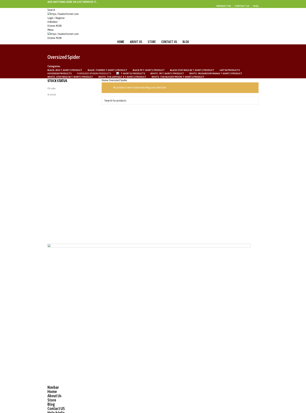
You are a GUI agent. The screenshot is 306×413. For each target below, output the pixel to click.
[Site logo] (63, 13)
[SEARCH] (254, 101)
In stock (51, 94)
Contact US (56, 408)
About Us (54, 395)
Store (51, 400)
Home (105, 80)
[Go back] (51, 48)
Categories (53, 66)
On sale (51, 88)
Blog (51, 404)
